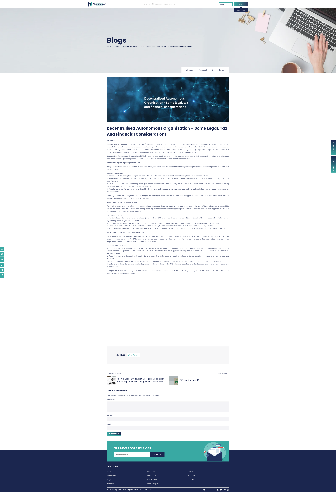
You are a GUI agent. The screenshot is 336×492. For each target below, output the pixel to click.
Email (109, 424)
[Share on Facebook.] (2, 275)
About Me (191, 475)
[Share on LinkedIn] (2, 265)
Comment (111, 400)
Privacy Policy (144, 490)
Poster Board (152, 479)
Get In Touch (333, 164)
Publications (111, 475)
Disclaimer (153, 490)
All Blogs (189, 70)
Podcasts (110, 484)
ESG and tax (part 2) (189, 380)
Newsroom (151, 475)
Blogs (117, 46)
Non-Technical (218, 70)
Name (109, 415)
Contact (191, 479)
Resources (151, 471)
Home (109, 46)
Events (190, 471)
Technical (203, 70)
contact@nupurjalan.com (207, 490)
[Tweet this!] (2, 270)
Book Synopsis (153, 484)
